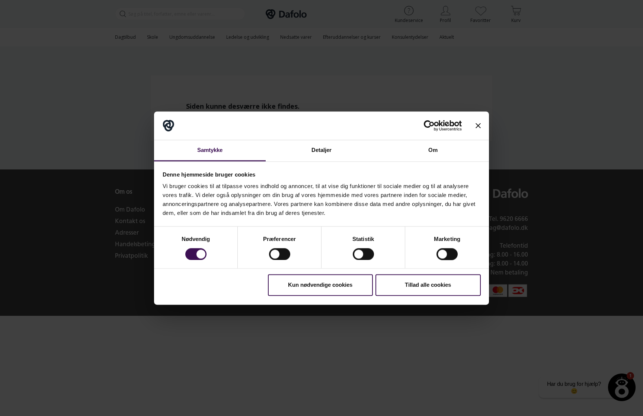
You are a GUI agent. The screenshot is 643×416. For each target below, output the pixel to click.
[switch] (279, 254)
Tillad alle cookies (428, 285)
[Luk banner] (478, 125)
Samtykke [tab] (210, 150)
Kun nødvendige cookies (320, 285)
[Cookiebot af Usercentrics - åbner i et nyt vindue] (429, 125)
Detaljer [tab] (321, 150)
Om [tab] (433, 150)
